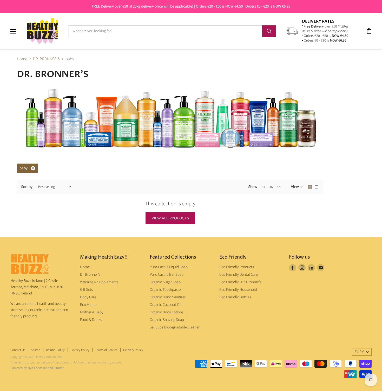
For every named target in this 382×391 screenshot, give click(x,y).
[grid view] (310, 187)
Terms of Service (106, 350)
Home (22, 59)
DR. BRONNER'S (46, 59)
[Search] (269, 31)
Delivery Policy (133, 350)
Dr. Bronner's (90, 274)
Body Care (88, 297)
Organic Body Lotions (166, 312)
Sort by (26, 187)
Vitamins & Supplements (99, 282)
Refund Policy (55, 350)
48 (279, 187)
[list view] (316, 187)
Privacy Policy (79, 350)
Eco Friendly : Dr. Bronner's (240, 282)
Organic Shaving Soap (167, 319)
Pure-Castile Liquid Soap (169, 267)
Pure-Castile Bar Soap (166, 274)
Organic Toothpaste (165, 289)
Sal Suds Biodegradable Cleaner (175, 327)
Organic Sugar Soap (165, 282)
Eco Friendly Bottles (235, 297)
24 (263, 187)
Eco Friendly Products (236, 267)
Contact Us (17, 350)
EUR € (359, 352)
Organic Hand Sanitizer (168, 297)
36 (271, 187)
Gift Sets (86, 289)
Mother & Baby (91, 312)
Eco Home (88, 304)
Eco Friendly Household (238, 289)
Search (35, 350)
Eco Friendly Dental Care (238, 274)
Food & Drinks (91, 319)
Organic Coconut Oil (165, 304)
